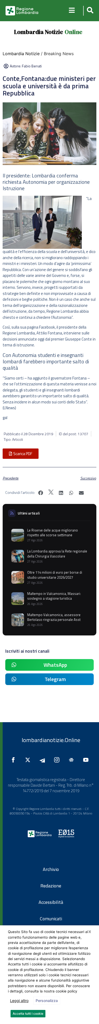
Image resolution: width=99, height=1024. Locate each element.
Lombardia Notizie (38, 32)
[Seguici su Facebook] (14, 759)
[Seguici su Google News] (73, 759)
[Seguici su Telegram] (44, 759)
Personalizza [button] (47, 1000)
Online (73, 32)
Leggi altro (19, 1000)
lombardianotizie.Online (51, 739)
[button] (89, 11)
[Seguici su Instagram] (58, 759)
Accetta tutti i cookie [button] (28, 1014)
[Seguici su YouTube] (87, 759)
